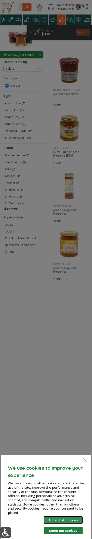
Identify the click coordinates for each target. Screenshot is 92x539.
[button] (5, 532)
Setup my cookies (63, 531)
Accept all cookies (63, 520)
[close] (85, 460)
